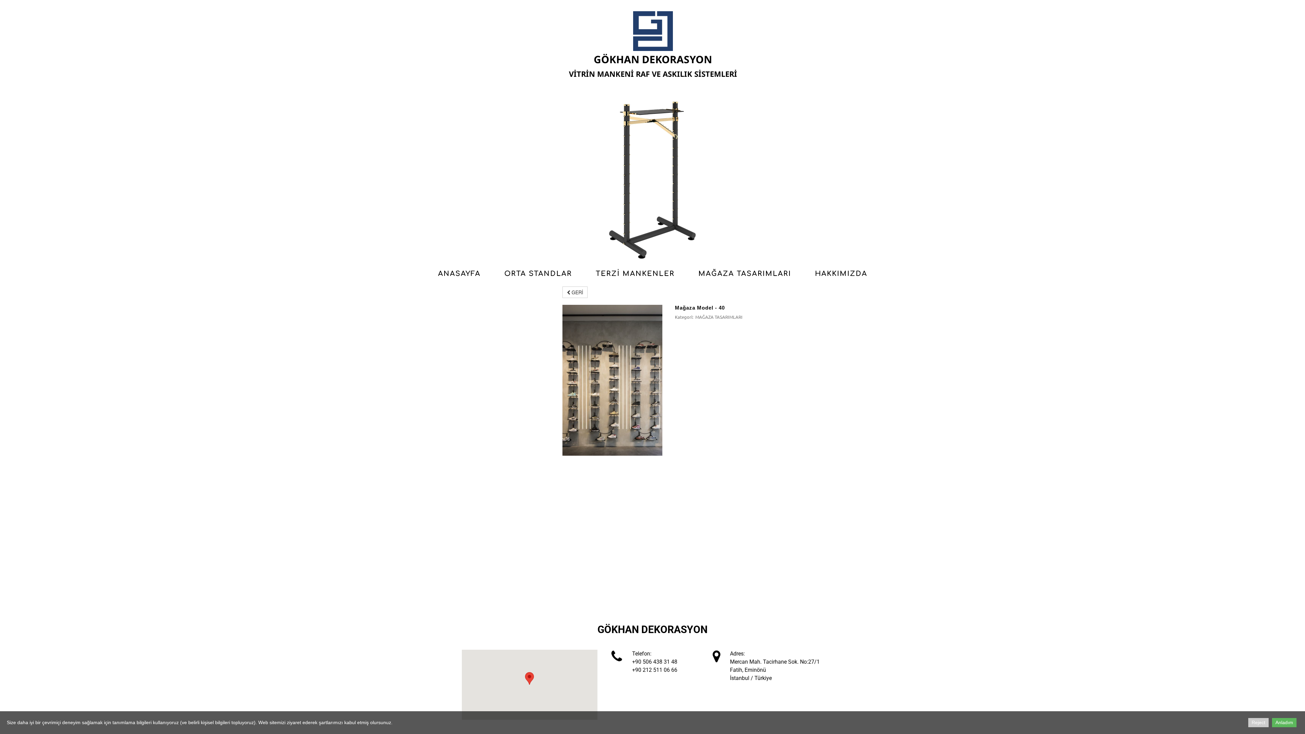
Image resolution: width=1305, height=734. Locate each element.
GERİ (576, 292)
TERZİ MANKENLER (635, 274)
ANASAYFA (459, 274)
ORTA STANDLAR (538, 274)
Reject (1258, 722)
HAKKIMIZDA (841, 274)
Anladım (1284, 722)
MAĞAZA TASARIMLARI (744, 274)
